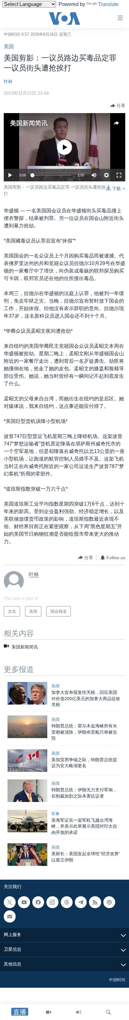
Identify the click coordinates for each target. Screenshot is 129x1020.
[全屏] (119, 175)
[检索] (108, 1012)
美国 (9, 46)
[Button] (117, 106)
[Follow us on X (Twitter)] (10, 902)
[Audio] (78, 1012)
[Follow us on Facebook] (38, 902)
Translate (108, 4)
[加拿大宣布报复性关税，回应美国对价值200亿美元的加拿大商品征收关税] (27, 693)
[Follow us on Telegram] (81, 902)
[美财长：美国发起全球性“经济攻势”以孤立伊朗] (27, 854)
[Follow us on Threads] (67, 902)
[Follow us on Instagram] (52, 902)
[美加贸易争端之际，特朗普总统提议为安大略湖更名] (27, 760)
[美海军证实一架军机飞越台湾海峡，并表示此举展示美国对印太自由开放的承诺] (27, 821)
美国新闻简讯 (29, 123)
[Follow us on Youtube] (24, 902)
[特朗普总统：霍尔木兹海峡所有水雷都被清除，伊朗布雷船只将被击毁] (27, 727)
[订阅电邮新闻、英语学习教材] (10, 916)
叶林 (8, 81)
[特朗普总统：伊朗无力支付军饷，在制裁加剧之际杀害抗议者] (27, 790)
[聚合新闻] (95, 902)
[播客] (109, 902)
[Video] (48, 1012)
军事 (55, 813)
